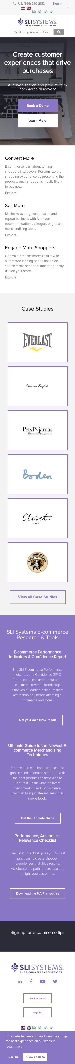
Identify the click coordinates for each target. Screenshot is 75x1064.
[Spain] (51, 12)
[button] (38, 105)
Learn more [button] (14, 1046)
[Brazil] (34, 12)
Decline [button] (13, 1056)
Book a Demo (37, 998)
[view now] (38, 342)
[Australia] (40, 12)
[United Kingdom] (28, 8)
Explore (11, 193)
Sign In (57, 4)
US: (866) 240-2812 (31, 4)
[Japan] (46, 12)
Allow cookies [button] (35, 1056)
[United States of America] (22, 8)
